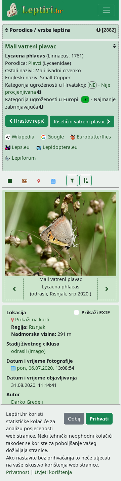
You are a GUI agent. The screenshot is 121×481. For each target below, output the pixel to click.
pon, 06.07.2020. (34, 368)
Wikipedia (22, 136)
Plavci (34, 63)
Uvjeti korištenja (53, 472)
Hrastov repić (28, 121)
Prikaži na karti (31, 319)
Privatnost (17, 472)
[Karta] (39, 181)
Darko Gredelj (27, 402)
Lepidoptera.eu (59, 147)
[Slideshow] (24, 181)
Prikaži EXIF (95, 312)
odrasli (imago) (28, 351)
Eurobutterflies (93, 136)
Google (55, 136)
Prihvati (99, 418)
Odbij (74, 418)
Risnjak (37, 327)
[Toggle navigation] (106, 10)
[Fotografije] (9, 181)
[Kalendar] (53, 181)
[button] (72, 180)
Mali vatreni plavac (30, 46)
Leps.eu (20, 147)
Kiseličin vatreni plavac (80, 121)
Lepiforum (23, 158)
